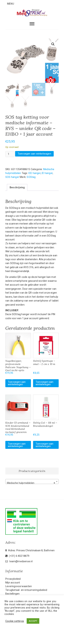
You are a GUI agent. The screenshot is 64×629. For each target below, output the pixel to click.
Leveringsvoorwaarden (18, 586)
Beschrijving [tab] (17, 187)
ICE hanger (34, 173)
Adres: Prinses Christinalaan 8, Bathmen (31, 550)
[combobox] (32, 481)
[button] (53, 44)
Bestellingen (12, 593)
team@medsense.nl (21, 561)
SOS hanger (12, 177)
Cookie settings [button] (14, 621)
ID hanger (47, 173)
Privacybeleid (13, 578)
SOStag (31, 177)
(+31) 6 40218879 (18, 555)
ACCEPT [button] (33, 621)
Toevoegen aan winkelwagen (34, 153)
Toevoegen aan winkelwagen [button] (17, 383)
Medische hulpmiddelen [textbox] (31, 483)
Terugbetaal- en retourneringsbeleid (26, 590)
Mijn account (12, 582)
